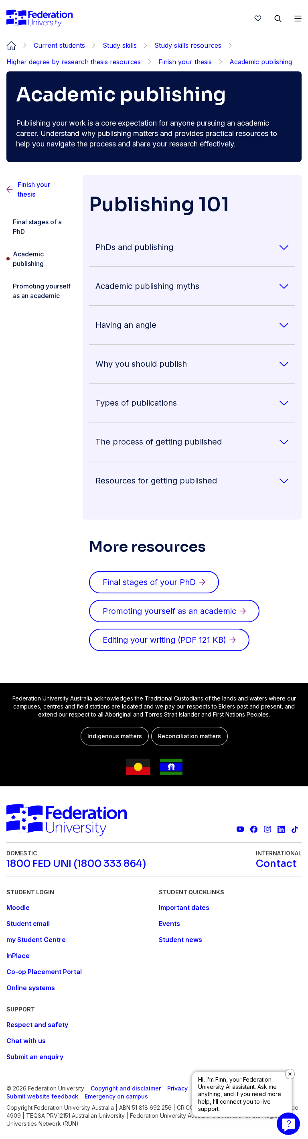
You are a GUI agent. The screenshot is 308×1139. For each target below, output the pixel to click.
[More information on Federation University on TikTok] (295, 829)
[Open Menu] (298, 18)
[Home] (39, 18)
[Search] (278, 18)
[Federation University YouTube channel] (240, 829)
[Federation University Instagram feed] (267, 829)
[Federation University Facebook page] (254, 829)
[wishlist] (257, 18)
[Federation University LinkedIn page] (281, 829)
